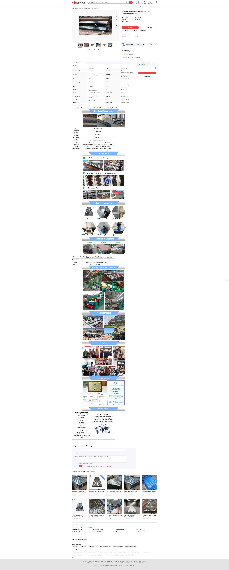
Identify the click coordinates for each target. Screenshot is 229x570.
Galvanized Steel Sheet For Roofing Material (96, 555)
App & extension (143, 6)
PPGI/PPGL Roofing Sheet (76, 531)
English (86, 562)
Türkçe (138, 562)
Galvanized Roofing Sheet (119, 529)
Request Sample (143, 30)
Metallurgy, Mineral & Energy (79, 8)
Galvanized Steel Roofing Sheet (147, 552)
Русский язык (104, 562)
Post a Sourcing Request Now (105, 466)
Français (99, 562)
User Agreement (121, 565)
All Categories (75, 6)
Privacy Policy (132, 565)
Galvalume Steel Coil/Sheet (98, 529)
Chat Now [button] (149, 27)
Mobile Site (140, 561)
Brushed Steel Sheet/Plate (118, 546)
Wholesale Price (116, 561)
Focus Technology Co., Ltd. (106, 565)
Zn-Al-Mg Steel (117, 533)
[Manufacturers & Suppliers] (78, 2)
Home (73, 8)
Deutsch (112, 562)
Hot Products (85, 561)
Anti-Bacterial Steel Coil (140, 533)
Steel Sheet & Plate (95, 8)
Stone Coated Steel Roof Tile (98, 533)
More (73, 557)
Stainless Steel (117, 531)
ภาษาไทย (133, 562)
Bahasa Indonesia (147, 562)
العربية (121, 562)
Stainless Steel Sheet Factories (90, 552)
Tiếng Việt (141, 562)
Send (81, 466)
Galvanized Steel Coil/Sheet (77, 529)
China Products (91, 561)
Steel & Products (87, 8)
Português (94, 562)
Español (90, 562)
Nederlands (117, 562)
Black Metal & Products (93, 546)
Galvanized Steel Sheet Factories (116, 552)
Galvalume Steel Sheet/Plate (130, 546)
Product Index (135, 561)
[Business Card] (155, 68)
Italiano (108, 562)
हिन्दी (130, 562)
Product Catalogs (88, 527)
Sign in (156, 3)
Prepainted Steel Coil (97, 531)
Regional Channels (129, 561)
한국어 (124, 562)
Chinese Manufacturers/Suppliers (100, 561)
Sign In (123, 57)
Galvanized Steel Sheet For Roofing (79, 555)
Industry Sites (122, 561)
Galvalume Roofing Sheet (140, 529)
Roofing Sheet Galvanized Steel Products (131, 552)
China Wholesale (109, 561)
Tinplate (73, 533)
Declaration (127, 565)
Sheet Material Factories (102, 552)
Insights (144, 561)
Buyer (130, 6)
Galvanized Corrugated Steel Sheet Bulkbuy (126, 555)
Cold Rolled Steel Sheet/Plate (105, 546)
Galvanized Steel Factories (77, 552)
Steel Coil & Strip (75, 546)
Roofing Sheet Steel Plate (111, 555)
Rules (157, 6)
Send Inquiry (130, 27)
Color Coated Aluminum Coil (141, 531)
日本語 (127, 562)
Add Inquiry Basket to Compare (95, 49)
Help (136, 6)
